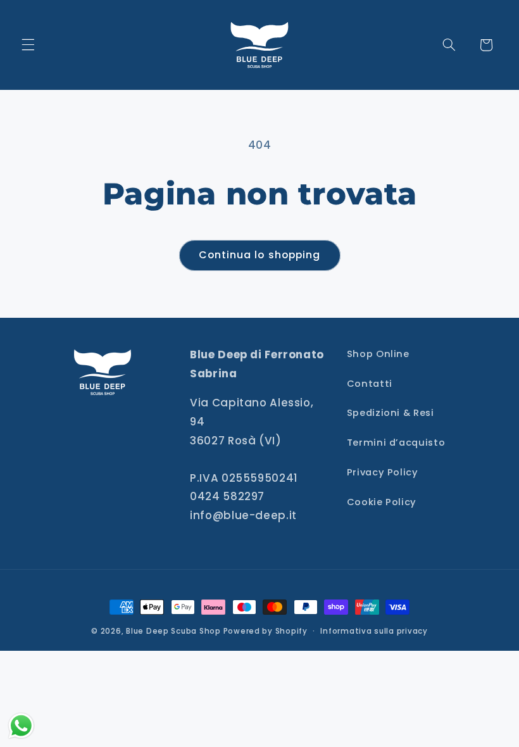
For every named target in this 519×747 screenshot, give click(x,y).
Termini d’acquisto (396, 442)
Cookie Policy (381, 502)
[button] (27, 45)
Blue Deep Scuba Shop (173, 631)
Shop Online (378, 354)
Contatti (369, 383)
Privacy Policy (382, 472)
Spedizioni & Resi (390, 412)
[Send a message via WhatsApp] (21, 726)
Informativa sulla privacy (373, 631)
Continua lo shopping (259, 255)
